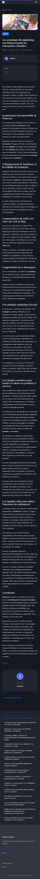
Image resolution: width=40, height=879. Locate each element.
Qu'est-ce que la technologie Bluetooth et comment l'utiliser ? (18, 764)
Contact (4, 867)
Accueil (4, 10)
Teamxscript (10, 2)
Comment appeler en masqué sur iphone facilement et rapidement (18, 751)
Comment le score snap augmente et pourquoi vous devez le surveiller (20, 723)
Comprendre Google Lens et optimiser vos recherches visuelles (18, 745)
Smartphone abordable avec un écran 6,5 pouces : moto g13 (18, 797)
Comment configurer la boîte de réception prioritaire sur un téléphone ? (18, 819)
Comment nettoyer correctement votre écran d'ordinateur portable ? (19, 758)
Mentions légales (7, 863)
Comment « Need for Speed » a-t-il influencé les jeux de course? (19, 784)
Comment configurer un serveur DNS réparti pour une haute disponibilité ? (19, 804)
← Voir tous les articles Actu (12, 698)
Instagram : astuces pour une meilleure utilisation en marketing (17, 730)
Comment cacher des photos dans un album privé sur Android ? (19, 791)
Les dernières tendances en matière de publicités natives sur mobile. (17, 778)
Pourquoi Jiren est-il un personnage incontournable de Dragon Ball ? (16, 771)
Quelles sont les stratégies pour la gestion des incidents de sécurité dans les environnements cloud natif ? (19, 811)
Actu (9, 10)
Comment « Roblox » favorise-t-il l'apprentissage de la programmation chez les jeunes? (19, 737)
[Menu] (36, 2)
